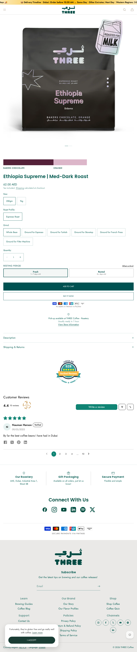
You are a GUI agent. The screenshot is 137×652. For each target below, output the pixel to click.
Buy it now (68, 296)
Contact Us (24, 621)
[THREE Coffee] (69, 10)
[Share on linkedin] (25, 443)
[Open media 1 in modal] (68, 78)
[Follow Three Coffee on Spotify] (83, 510)
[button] (124, 10)
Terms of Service (68, 635)
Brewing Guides (24, 604)
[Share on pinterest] (19, 442)
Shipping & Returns (13, 347)
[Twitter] (113, 622)
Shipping (20, 188)
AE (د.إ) (22, 647)
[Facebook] (105, 622)
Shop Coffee (113, 604)
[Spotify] (127, 622)
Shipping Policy (68, 630)
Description (9, 338)
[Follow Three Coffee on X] (92, 510)
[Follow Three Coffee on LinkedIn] (73, 510)
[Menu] (7, 10)
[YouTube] (120, 622)
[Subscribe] (96, 586)
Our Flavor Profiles (68, 608)
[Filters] (122, 407)
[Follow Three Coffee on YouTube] (63, 510)
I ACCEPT (31, 640)
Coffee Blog (24, 608)
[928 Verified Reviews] (68, 385)
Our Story (68, 604)
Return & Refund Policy (68, 626)
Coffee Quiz (113, 608)
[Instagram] (98, 622)
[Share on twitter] (12, 443)
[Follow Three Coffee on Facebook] (44, 510)
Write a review (97, 407)
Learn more (37, 632)
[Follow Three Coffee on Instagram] (54, 510)
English (42, 647)
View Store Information (68, 324)
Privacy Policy (68, 621)
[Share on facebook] (5, 442)
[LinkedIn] (113, 630)
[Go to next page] (89, 454)
